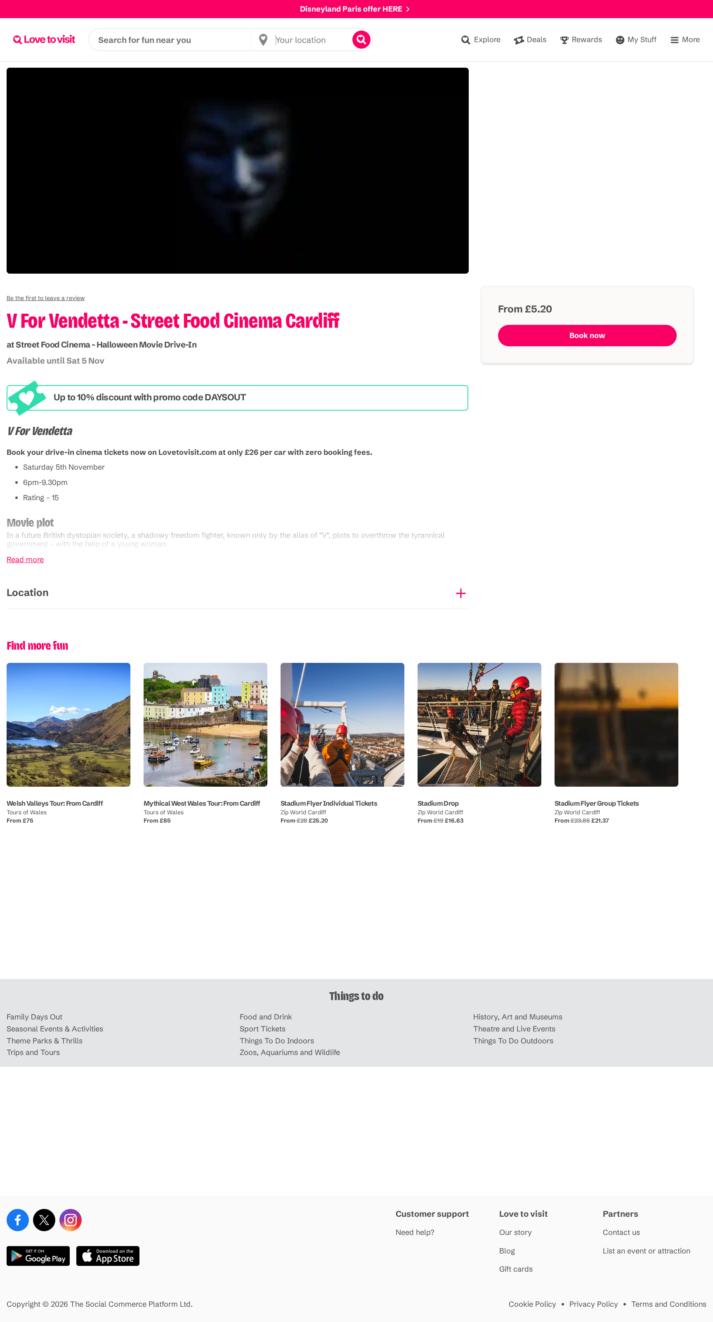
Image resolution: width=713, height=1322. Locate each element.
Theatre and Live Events (514, 1029)
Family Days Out (34, 1017)
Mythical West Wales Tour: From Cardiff (202, 803)
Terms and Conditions (668, 1304)
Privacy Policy (593, 1304)
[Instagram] (70, 1220)
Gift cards (516, 1269)
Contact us (621, 1232)
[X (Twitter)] (44, 1220)
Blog (507, 1251)
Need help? (415, 1232)
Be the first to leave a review (46, 298)
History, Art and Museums (517, 1017)
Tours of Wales (27, 812)
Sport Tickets (263, 1029)
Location (28, 592)
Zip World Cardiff (303, 812)
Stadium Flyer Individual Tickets (329, 803)
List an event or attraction (646, 1251)
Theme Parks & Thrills (45, 1041)
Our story (515, 1232)
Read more (25, 560)
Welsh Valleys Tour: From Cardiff (55, 803)
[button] (46, 298)
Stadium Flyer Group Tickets (597, 803)
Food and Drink (266, 1017)
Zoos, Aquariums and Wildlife (290, 1052)
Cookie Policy (532, 1304)
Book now (587, 335)
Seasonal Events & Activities (55, 1029)
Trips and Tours (33, 1052)
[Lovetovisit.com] (44, 39)
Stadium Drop (438, 803)
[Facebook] (18, 1220)
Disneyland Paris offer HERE (351, 9)
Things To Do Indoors (277, 1041)
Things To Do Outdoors (513, 1041)
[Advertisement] (356, 914)
